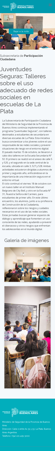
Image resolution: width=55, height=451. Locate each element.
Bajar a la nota (21, 31)
